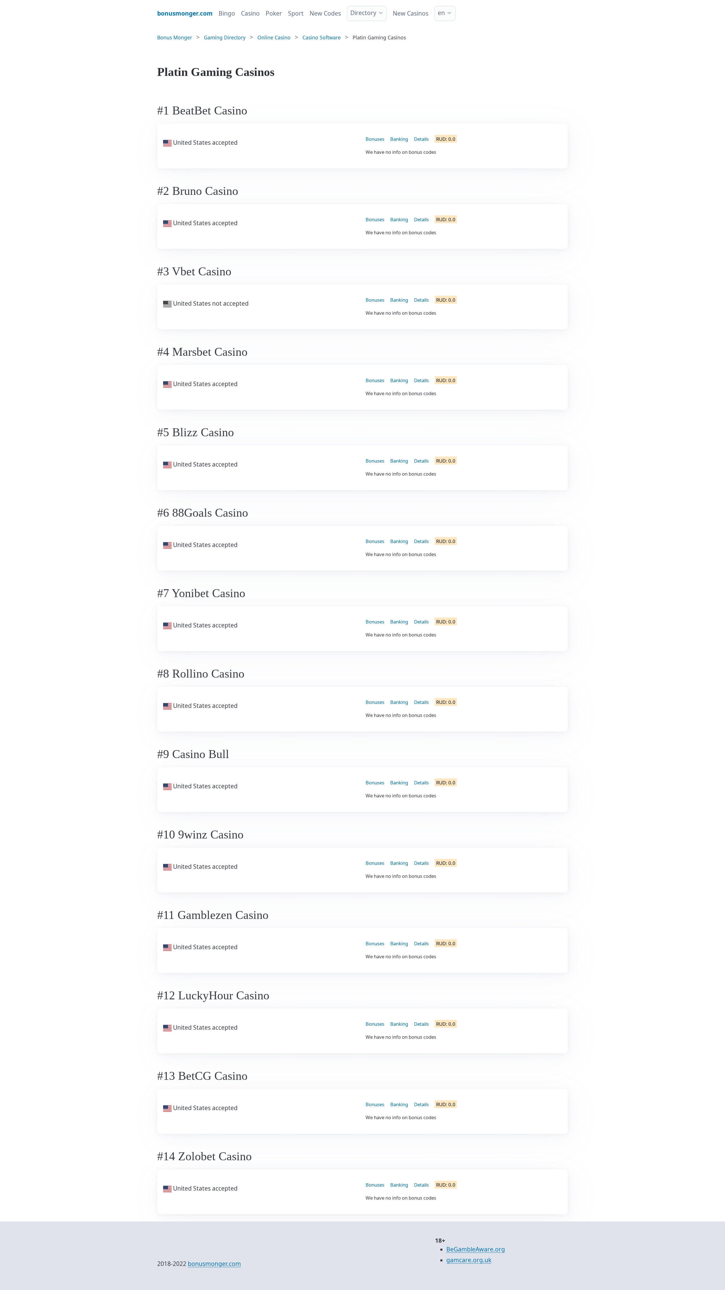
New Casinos (410, 13)
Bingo (227, 13)
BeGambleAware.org (475, 1249)
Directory (363, 13)
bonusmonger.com (214, 1264)
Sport (296, 13)
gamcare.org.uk (468, 1260)
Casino (250, 13)
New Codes (325, 13)
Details (421, 139)
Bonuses (375, 139)
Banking (399, 139)
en (441, 13)
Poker (274, 13)
